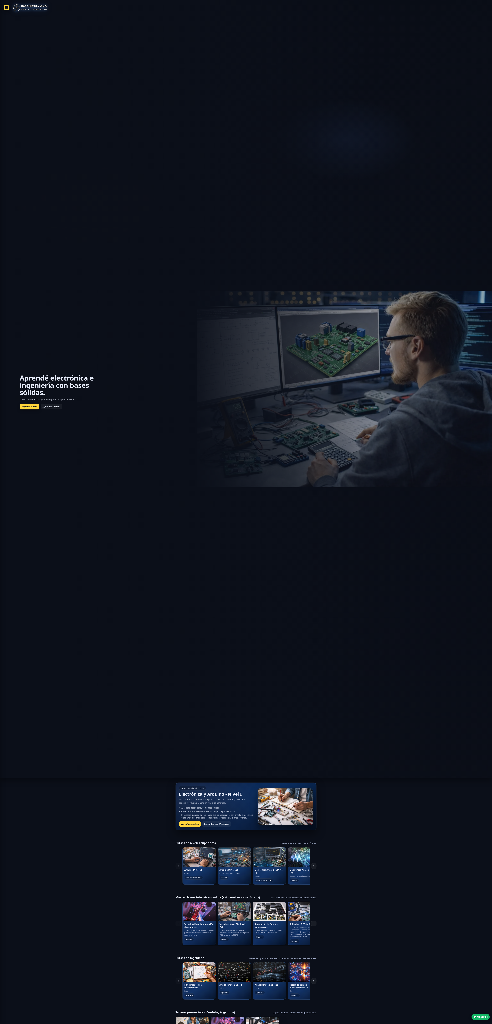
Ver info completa (190, 824)
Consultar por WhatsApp (216, 824)
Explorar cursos (29, 406)
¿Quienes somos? (51, 406)
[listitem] (199, 866)
